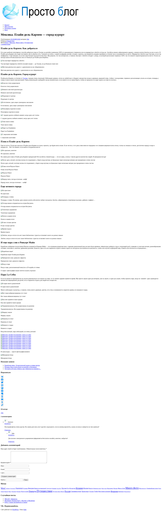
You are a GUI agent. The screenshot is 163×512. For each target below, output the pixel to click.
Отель (159, 488)
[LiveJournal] (81, 388)
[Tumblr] (81, 402)
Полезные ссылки (10, 28)
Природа (32, 491)
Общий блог (11, 41)
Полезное (14, 491)
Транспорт (85, 491)
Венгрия (31, 488)
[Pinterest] (81, 390)
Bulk (24, 509)
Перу (9, 491)
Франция (114, 491)
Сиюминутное (76, 491)
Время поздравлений (40, 488)
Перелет (6, 491)
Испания (79, 488)
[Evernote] (81, 393)
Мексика (12, 42)
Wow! (7, 42)
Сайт (2, 473)
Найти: (3, 480)
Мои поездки (9, 26)
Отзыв (2, 491)
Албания (8, 488)
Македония (104, 488)
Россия (67, 491)
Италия (85, 488)
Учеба (96, 491)
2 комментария (5, 44)
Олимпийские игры (152, 488)
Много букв (121, 488)
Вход (6, 30)
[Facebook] (81, 379)
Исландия (72, 488)
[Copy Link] (81, 405)
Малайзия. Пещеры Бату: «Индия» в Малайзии (20, 500)
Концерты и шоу (97, 488)
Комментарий (6, 462)
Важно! (7, 25)
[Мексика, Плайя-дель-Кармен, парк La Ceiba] (16, 335)
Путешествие (28, 42)
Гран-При (59, 488)
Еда (68, 488)
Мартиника (110, 488)
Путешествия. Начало (58, 491)
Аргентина (12, 488)
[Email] (81, 399)
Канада (91, 488)
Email (2, 469)
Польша (19, 491)
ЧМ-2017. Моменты (11, 499)
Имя (2, 466)
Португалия (24, 491)
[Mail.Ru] (81, 385)
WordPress (15, 509)
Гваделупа (49, 488)
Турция (91, 491)
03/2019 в (8, 423)
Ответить (8, 430)
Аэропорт (19, 488)
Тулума (25, 78)
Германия (54, 488)
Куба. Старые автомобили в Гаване (16, 502)
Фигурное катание (104, 491)
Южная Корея (127, 491)
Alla (28, 39)
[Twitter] (81, 382)
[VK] (81, 376)
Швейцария (121, 491)
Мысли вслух (142, 488)
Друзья (63, 488)
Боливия (25, 488)
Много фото (20, 42)
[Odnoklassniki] (81, 396)
